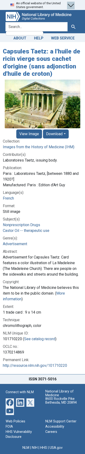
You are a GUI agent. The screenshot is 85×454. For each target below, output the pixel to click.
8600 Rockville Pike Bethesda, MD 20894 (61, 401)
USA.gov (56, 448)
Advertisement (15, 244)
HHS (43, 448)
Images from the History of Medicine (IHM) (38, 147)
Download (54, 134)
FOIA (9, 427)
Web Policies (15, 421)
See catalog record (39, 339)
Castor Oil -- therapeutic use (26, 230)
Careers (51, 432)
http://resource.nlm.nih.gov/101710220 (35, 365)
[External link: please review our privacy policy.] (10, 402)
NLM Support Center (60, 421)
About (19, 38)
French (8, 198)
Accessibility (54, 427)
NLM (25, 448)
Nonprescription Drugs (21, 225)
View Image (29, 134)
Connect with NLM (20, 392)
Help (38, 38)
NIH (35, 448)
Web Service (63, 38)
